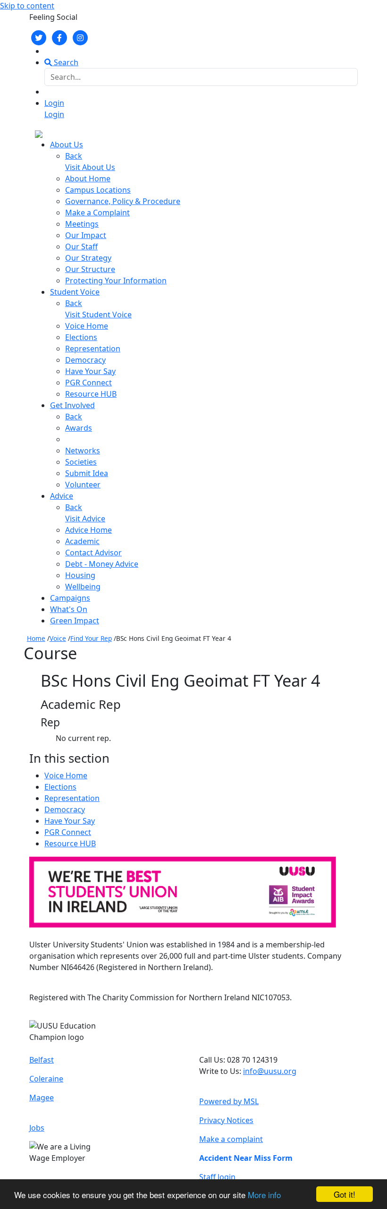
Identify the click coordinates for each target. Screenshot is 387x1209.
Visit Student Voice (98, 314)
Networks (82, 450)
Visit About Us (90, 167)
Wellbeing (83, 586)
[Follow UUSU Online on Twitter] (38, 37)
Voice (58, 638)
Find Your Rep (91, 638)
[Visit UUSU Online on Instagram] (80, 37)
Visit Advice (85, 518)
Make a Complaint (97, 212)
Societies (81, 462)
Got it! (344, 1194)
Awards (78, 428)
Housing (80, 575)
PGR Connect (88, 382)
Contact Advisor (93, 552)
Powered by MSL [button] (229, 1101)
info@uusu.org (269, 1071)
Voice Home (86, 326)
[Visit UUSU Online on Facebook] (59, 37)
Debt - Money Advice (101, 564)
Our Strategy (88, 258)
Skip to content (27, 5)
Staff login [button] (217, 1177)
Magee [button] (41, 1097)
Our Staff (81, 246)
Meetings (82, 224)
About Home (87, 178)
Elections (81, 337)
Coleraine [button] (46, 1078)
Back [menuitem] (73, 156)
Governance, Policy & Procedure (122, 201)
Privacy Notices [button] (226, 1120)
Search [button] (65, 62)
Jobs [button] (36, 1128)
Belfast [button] (41, 1060)
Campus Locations (98, 190)
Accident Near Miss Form (246, 1158)
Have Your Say (90, 371)
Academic (82, 541)
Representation (92, 348)
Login (54, 103)
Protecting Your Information (116, 280)
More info (264, 1194)
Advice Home (88, 530)
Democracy (85, 360)
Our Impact (85, 235)
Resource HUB (91, 394)
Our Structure (90, 269)
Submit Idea (86, 473)
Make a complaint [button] (231, 1139)
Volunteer (83, 484)
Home (36, 638)
